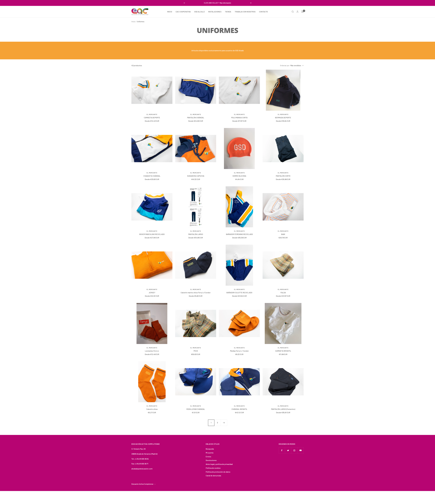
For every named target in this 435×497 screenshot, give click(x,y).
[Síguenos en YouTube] (300, 450)
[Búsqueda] (293, 12)
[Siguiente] (224, 423)
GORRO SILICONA (239, 176)
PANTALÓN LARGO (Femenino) (283, 409)
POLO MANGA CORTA (239, 117)
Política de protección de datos (218, 472)
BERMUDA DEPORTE (283, 117)
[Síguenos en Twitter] (288, 450)
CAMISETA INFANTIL (283, 351)
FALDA (283, 292)
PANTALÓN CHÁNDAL (195, 117)
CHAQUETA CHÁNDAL (151, 176)
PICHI (196, 351)
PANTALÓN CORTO (283, 176)
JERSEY (152, 292)
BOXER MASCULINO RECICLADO (152, 234)
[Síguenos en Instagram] (294, 450)
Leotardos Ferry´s (152, 351)
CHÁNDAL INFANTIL (239, 409)
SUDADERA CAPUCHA (195, 176)
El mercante (152, 114)
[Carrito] (302, 12)
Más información (225, 3)
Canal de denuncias (213, 475)
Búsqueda (210, 449)
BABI (283, 234)
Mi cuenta (209, 453)
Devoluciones (211, 460)
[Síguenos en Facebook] (282, 450)
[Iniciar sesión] (297, 12)
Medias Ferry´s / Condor (239, 351)
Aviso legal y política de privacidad (219, 464)
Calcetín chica (151, 409)
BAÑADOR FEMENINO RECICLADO (239, 234)
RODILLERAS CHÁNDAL (195, 409)
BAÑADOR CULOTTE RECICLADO (239, 292)
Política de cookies (213, 468)
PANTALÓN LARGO (195, 234)
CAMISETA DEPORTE (152, 117)
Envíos (208, 456)
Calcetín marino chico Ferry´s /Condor (196, 292)
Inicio (133, 22)
